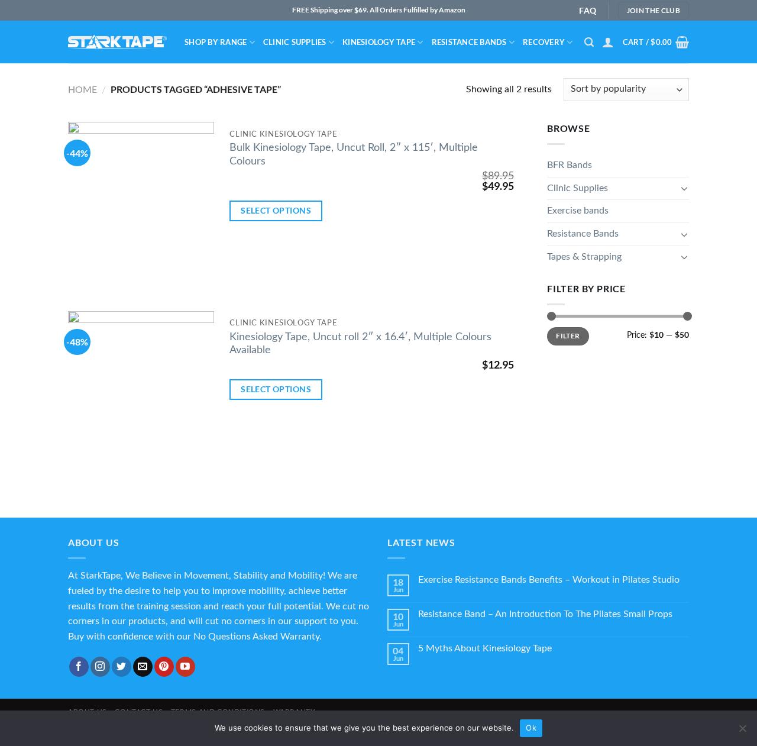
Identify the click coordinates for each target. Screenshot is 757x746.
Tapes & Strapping (584, 256)
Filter (568, 335)
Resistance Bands (583, 233)
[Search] (589, 42)
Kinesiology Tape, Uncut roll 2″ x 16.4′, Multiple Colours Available (360, 344)
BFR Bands (569, 165)
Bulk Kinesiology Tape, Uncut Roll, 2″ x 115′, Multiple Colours (353, 154)
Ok (531, 727)
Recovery (544, 42)
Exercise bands (578, 210)
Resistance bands (469, 42)
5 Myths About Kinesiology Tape (485, 648)
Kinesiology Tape (378, 42)
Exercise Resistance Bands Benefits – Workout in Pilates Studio (549, 579)
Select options (276, 210)
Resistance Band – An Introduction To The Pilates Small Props (545, 614)
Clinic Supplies (294, 42)
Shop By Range (216, 42)
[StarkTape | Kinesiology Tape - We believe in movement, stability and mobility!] (117, 42)
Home (82, 90)
